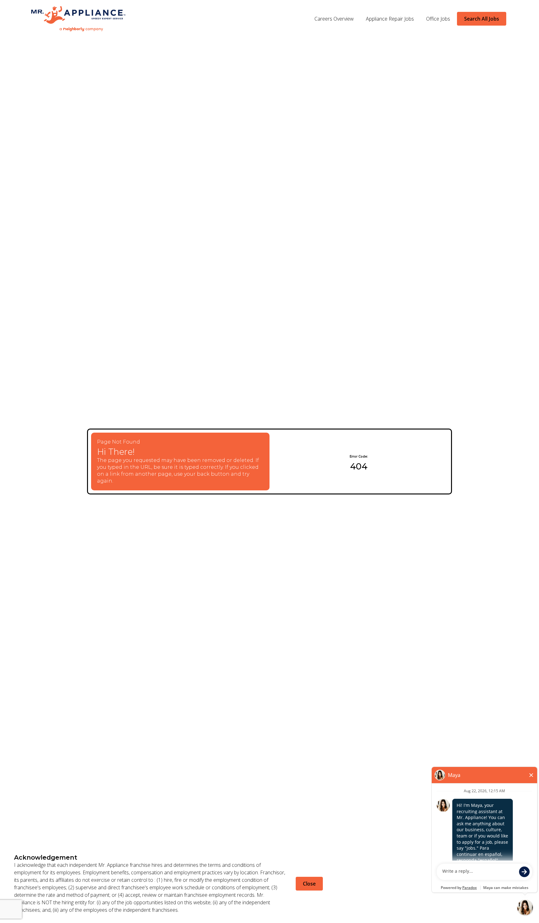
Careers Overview (334, 18)
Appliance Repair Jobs (390, 18)
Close (309, 883)
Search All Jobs (481, 18)
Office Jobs (438, 18)
